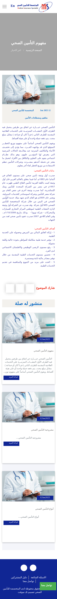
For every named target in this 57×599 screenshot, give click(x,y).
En (13, 6)
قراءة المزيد (13, 377)
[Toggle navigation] (7, 6)
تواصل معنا (28, 581)
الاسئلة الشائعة (38, 577)
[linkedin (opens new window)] (24, 568)
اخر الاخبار (16, 50)
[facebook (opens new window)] (33, 568)
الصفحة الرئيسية (34, 50)
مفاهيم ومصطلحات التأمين (36, 118)
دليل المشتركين (19, 577)
